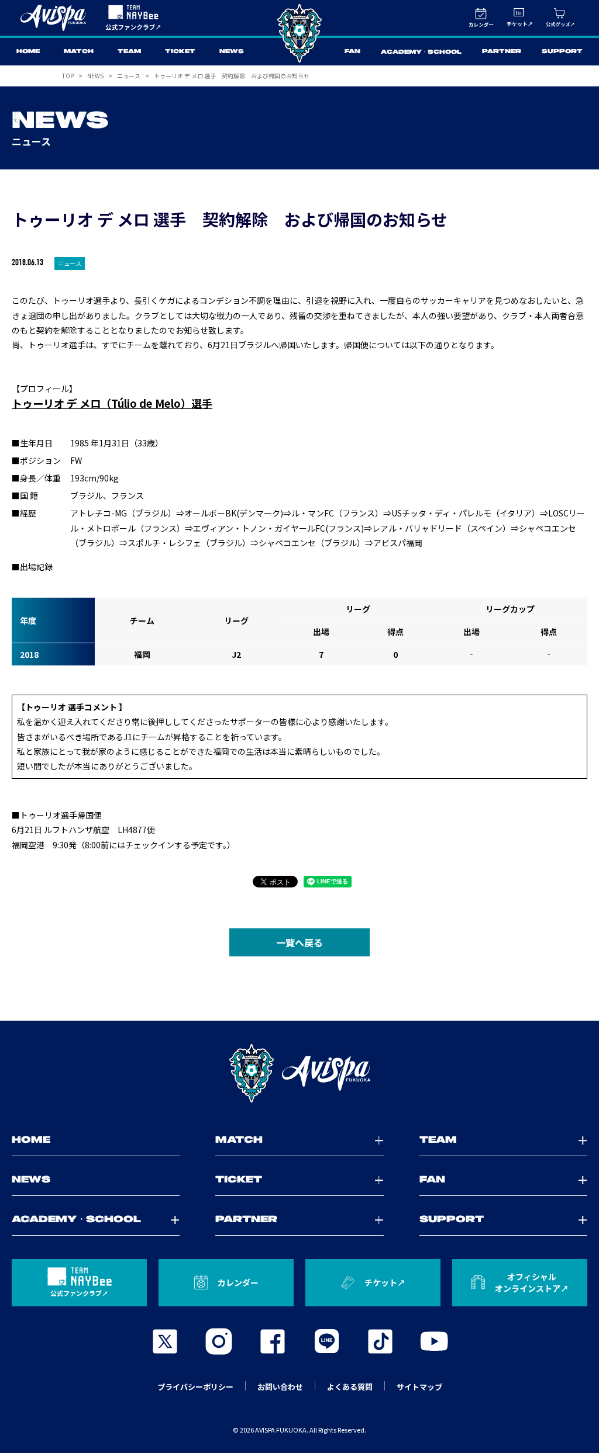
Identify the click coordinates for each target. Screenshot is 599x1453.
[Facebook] (272, 1341)
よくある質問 (350, 1386)
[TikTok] (380, 1341)
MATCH (79, 51)
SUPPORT (562, 51)
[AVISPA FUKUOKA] (299, 1073)
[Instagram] (218, 1341)
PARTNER (501, 51)
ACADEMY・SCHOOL (421, 52)
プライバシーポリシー (195, 1386)
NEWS (231, 51)
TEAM (129, 51)
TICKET (180, 51)
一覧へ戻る (299, 942)
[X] (165, 1341)
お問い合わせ (280, 1386)
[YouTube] (434, 1341)
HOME (28, 51)
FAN (352, 51)
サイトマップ (419, 1386)
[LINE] (326, 1341)
